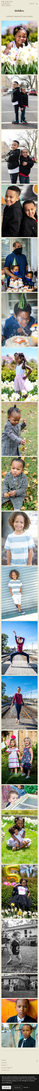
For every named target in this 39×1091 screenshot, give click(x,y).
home (3, 1060)
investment (7, 1068)
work (3, 1065)
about (4, 1063)
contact (5, 1070)
